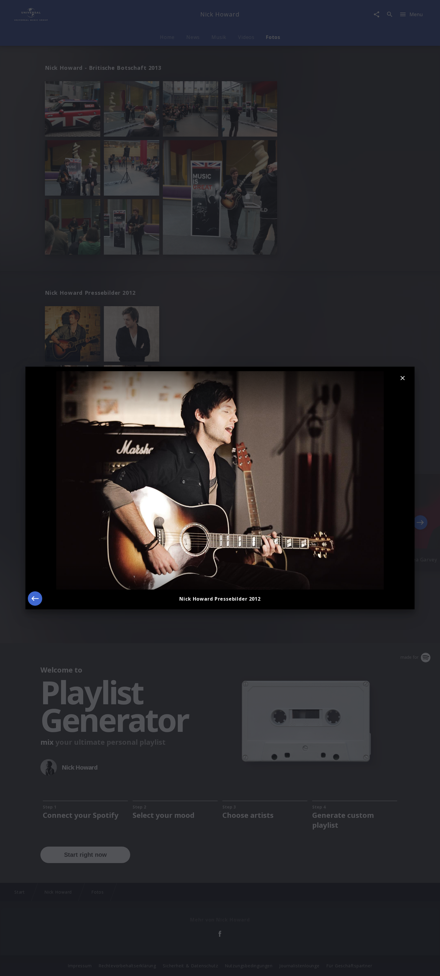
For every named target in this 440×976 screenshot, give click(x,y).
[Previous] (35, 598)
